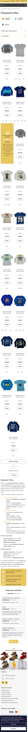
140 (6, 121)
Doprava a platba (5, 690)
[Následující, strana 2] (13, 466)
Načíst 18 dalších (13, 461)
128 (16, 79)
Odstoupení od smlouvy (7, 700)
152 (7, 372)
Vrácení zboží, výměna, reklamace (9, 702)
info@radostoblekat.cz (10, 675)
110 (7, 79)
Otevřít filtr (6, 36)
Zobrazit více (13, 641)
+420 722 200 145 (9, 678)
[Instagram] (6, 682)
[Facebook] (2, 682)
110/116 (20, 288)
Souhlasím (13, 728)
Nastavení (13, 724)
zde (18, 721)
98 (14, 121)
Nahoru (14, 475)
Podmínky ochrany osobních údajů (9, 698)
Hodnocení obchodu (13, 590)
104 (18, 121)
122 (5, 204)
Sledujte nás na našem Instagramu (14, 650)
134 (19, 79)
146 (18, 372)
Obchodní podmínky (6, 696)
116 (24, 121)
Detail (7, 73)
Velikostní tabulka (5, 692)
